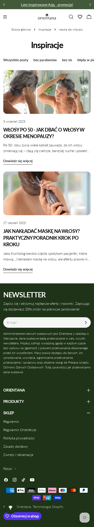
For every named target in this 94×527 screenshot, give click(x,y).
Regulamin (11, 421)
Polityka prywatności (19, 438)
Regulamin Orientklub (19, 430)
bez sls (67, 60)
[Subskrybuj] (85, 322)
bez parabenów (45, 60)
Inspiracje (44, 29)
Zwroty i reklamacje (18, 454)
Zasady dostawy (15, 446)
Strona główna (21, 29)
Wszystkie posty (15, 60)
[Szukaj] (71, 16)
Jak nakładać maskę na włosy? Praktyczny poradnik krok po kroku (41, 237)
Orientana (23, 506)
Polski (7, 468)
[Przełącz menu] (5, 16)
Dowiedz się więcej (18, 161)
